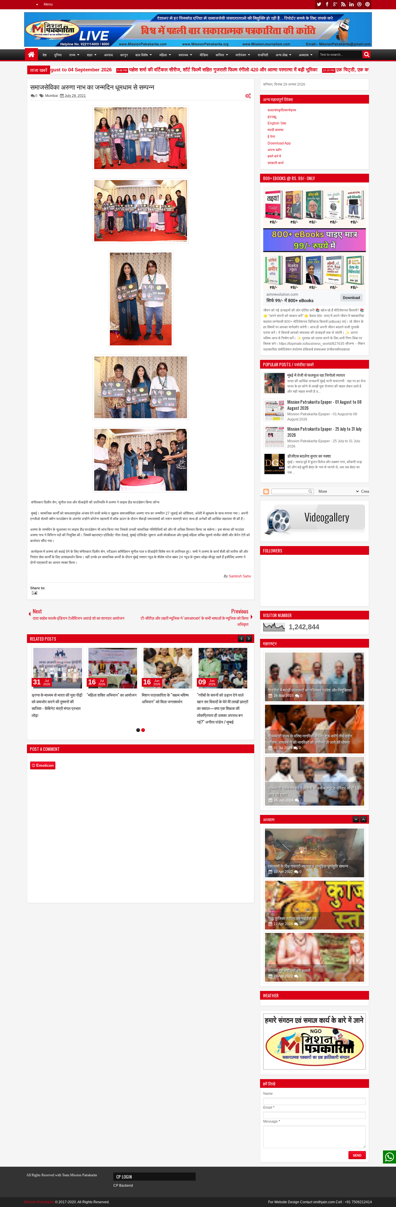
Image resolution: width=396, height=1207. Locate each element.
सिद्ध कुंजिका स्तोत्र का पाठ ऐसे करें (292, 866)
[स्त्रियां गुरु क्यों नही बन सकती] (314, 905)
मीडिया (204, 54)
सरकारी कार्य (276, 163)
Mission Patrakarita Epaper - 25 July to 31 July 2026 (324, 432)
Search (366, 54)
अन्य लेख (281, 54)
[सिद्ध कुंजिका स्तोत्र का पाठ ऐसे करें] (314, 853)
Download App (279, 143)
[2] (143, 725)
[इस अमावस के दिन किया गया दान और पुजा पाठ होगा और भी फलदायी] (314, 957)
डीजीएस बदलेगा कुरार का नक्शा (309, 456)
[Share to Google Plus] (37, 652)
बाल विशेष (141, 54)
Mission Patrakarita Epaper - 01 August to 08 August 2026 (324, 405)
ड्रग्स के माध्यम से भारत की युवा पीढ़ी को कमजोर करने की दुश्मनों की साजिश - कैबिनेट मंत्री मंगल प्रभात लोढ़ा (237, 705)
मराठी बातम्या (276, 130)
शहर (89, 54)
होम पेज (31, 55)
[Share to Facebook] (80, 652)
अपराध (108, 54)
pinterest (367, 4)
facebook (327, 4)
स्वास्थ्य (183, 54)
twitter (319, 4)
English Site (277, 123)
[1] (138, 725)
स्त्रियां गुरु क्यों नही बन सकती (289, 918)
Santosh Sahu (240, 576)
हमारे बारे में (274, 156)
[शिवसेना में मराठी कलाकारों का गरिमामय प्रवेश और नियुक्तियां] (314, 677)
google (335, 4)
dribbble (359, 4)
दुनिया (58, 54)
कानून (124, 54)
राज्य (72, 54)
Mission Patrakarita (39, 1202)
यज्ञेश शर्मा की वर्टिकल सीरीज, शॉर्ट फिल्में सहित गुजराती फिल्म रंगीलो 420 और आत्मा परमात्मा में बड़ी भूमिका (209, 70)
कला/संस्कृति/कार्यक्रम (282, 110)
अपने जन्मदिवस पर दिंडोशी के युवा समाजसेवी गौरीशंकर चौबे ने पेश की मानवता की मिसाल (125, 701)
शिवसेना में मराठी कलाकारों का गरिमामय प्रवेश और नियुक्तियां (310, 690)
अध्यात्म (303, 54)
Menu (48, 4)
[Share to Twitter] (31, 652)
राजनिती (263, 54)
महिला (163, 54)
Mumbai (51, 96)
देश (45, 54)
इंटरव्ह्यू (272, 117)
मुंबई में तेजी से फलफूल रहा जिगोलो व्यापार (316, 375)
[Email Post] (33, 594)
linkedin (351, 4)
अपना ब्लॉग (274, 150)
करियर (220, 54)
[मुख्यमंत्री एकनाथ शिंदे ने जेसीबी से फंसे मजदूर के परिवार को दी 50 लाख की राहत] (314, 781)
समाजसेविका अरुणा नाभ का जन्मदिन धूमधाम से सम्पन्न (92, 87)
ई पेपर (271, 137)
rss (343, 4)
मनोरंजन (241, 54)
